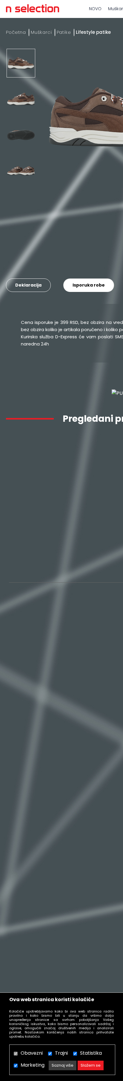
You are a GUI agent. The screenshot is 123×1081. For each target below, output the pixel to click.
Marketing (32, 1065)
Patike (64, 32)
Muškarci (41, 32)
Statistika (91, 1053)
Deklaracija (28, 285)
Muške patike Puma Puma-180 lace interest (44, 544)
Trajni (61, 1053)
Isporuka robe (89, 285)
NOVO (95, 9)
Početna (16, 32)
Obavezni (32, 1053)
